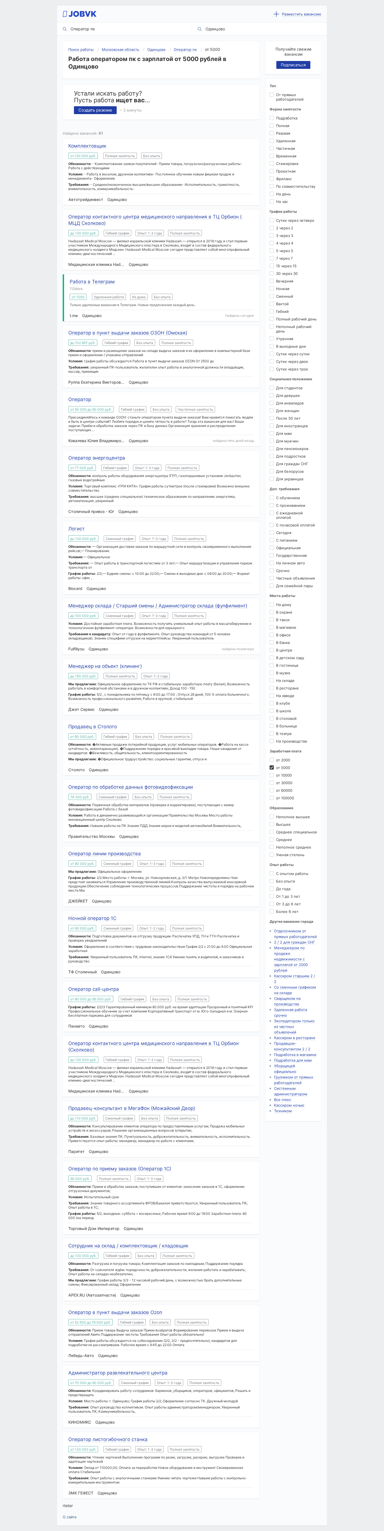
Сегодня (283, 532)
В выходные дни (291, 346)
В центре (284, 650)
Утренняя (284, 338)
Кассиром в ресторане (294, 1037)
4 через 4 (284, 243)
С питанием (286, 540)
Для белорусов (290, 471)
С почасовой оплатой (295, 525)
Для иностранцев (292, 426)
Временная (286, 156)
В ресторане (287, 688)
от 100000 (285, 798)
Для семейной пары (294, 586)
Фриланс (284, 179)
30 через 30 (287, 273)
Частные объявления (295, 578)
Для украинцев (289, 479)
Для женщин (287, 410)
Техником (283, 1111)
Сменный (284, 296)
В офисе (283, 635)
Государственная (291, 555)
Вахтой (282, 304)
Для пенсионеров (292, 448)
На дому (283, 604)
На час (282, 201)
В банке (283, 642)
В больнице (286, 726)
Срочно (283, 570)
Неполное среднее (293, 847)
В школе (283, 711)
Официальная (288, 548)
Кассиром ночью (289, 1105)
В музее (283, 673)
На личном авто (290, 563)
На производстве (291, 741)
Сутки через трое (292, 369)
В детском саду (290, 657)
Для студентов (289, 388)
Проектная (285, 171)
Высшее (283, 824)
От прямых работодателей (290, 96)
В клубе (283, 703)
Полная (282, 125)
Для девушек (288, 395)
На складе (285, 680)
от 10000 (284, 775)
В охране (284, 612)
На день (283, 194)
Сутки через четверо (295, 220)
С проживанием (290, 505)
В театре (284, 733)
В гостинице (287, 665)
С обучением (288, 498)
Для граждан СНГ (292, 464)
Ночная (282, 288)
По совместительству (295, 186)
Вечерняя (284, 281)
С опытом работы (292, 873)
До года (283, 889)
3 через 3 (284, 235)
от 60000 (284, 790)
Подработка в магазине (295, 1054)
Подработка (286, 118)
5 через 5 (284, 250)
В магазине (286, 627)
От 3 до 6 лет (288, 904)
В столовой (286, 718)
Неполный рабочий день (293, 328)
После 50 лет (288, 418)
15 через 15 (286, 266)
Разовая (283, 133)
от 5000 (283, 767)
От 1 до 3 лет (288, 896)
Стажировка (287, 163)
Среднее (284, 839)
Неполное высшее (293, 817)
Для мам (284, 433)
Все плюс (282, 1099)
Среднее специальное (296, 832)
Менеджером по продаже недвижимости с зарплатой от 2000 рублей (291, 959)
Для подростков (291, 456)
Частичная (285, 148)
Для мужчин (287, 441)
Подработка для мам (293, 1060)
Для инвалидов (290, 403)
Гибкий (282, 311)
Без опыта (285, 881)
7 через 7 (284, 258)
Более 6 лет (287, 911)
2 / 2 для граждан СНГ (294, 942)
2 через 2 (284, 228)
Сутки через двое (292, 361)
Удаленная (285, 141)
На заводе (285, 695)
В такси (283, 620)
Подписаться (293, 64)
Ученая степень (290, 854)
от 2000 (283, 760)
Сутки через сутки (293, 354)
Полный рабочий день (296, 319)
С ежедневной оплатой (289, 515)
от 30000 (284, 783)
